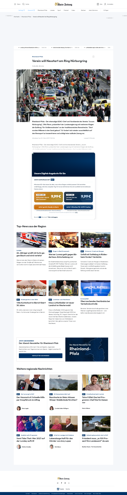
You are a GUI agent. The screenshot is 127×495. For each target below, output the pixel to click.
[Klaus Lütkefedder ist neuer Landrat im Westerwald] (63, 288)
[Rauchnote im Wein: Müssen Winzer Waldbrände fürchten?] (63, 382)
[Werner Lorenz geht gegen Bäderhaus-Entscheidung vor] (63, 240)
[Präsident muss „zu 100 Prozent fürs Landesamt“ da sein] (96, 423)
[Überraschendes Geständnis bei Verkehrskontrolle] (95, 288)
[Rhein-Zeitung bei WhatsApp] (58, 483)
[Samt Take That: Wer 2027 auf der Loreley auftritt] (31, 423)
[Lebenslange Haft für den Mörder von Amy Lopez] (63, 423)
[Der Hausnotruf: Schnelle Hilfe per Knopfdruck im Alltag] (31, 382)
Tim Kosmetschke (96, 447)
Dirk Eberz (58, 447)
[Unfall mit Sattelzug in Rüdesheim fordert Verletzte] (95, 240)
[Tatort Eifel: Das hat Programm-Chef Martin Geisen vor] (96, 382)
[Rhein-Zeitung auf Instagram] (65, 483)
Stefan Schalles (26, 447)
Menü (18, 4)
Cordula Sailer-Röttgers (62, 408)
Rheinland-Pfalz (26, 17)
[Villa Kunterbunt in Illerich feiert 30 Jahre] (31, 288)
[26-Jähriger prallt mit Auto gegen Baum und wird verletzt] (31, 240)
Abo (101, 4)
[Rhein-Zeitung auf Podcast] (69, 483)
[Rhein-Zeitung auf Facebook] (61, 483)
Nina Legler (25, 408)
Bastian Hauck (86, 447)
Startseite (17, 17)
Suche (27, 4)
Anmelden (110, 4)
